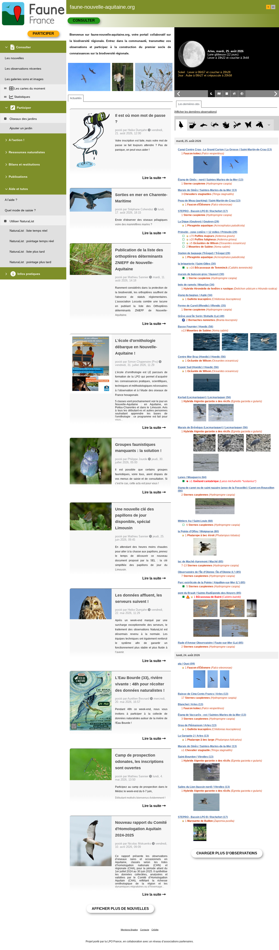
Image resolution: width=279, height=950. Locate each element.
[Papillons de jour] (248, 125)
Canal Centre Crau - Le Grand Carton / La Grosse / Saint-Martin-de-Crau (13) (225, 149)
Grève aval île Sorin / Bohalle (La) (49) (201, 316)
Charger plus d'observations (226, 853)
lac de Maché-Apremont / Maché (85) (200, 561)
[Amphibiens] (225, 125)
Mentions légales (129, 929)
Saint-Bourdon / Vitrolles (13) (195, 756)
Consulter (84, 20)
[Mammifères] (192, 125)
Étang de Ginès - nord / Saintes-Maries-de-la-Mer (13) (210, 179)
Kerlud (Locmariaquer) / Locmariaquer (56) (204, 397)
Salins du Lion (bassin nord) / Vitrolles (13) (204, 786)
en (273, 7)
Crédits (154, 929)
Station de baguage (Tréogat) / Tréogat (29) (204, 253)
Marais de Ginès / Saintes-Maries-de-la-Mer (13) (207, 190)
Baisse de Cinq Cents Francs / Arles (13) (203, 693)
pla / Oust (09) (186, 663)
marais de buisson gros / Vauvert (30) (201, 274)
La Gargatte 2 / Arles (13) (193, 735)
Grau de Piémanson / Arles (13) (197, 725)
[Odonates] (237, 125)
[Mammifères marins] (203, 125)
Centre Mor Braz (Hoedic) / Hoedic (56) (202, 356)
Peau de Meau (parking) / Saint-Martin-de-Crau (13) (209, 200)
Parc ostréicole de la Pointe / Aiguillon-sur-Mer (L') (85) (211, 582)
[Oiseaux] (181, 125)
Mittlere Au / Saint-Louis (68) (195, 520)
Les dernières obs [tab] (188, 104)
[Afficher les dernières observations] (195, 111)
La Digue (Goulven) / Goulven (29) (198, 221)
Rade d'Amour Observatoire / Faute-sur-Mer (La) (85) (210, 642)
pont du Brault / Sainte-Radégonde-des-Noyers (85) (209, 593)
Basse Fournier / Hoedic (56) (195, 326)
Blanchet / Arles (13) (190, 704)
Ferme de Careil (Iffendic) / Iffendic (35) (202, 305)
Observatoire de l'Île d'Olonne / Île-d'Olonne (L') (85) (209, 572)
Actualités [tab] (76, 98)
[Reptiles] (214, 125)
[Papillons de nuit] (259, 125)
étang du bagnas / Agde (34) (195, 295)
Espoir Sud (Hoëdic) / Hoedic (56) (198, 367)
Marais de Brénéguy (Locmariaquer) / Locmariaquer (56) (213, 427)
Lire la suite (152, 178)
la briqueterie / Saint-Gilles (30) (197, 263)
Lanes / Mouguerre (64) (192, 477)
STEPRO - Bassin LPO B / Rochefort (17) (203, 211)
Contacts (144, 929)
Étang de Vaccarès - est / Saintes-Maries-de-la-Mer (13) (212, 714)
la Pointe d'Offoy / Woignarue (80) (198, 531)
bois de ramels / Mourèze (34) (196, 284)
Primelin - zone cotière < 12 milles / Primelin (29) (207, 232)
